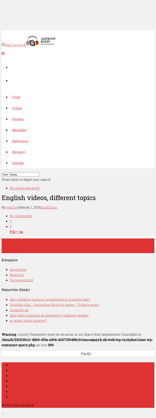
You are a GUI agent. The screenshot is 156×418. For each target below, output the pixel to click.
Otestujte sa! (19, 310)
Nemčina (17, 275)
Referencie (18, 386)
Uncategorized (21, 280)
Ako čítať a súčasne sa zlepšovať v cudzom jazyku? (49, 315)
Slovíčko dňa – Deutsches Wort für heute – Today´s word (54, 305)
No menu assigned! (24, 188)
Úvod (14, 365)
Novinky (16, 391)
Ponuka (16, 375)
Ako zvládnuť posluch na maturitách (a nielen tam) (50, 299)
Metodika (17, 381)
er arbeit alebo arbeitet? (28, 320)
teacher (12, 207)
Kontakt (18, 163)
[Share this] (11, 232)
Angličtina (49, 207)
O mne (15, 370)
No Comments (21, 216)
